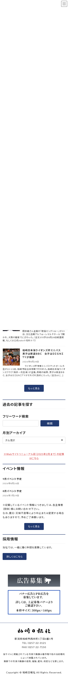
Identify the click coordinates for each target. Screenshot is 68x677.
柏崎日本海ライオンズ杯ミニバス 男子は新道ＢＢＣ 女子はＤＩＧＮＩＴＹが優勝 (43, 354)
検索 (50, 423)
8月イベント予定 (12, 491)
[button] (34, 388)
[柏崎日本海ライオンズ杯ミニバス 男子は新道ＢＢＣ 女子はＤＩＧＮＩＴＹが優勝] (11, 357)
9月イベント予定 (12, 478)
